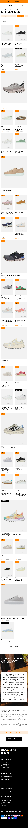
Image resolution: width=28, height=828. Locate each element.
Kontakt (2, 799)
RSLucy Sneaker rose (6, 190)
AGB (20, 811)
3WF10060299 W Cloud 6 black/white (20, 44)
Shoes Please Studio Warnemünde (8, 791)
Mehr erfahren (8, 666)
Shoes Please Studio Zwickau (7, 787)
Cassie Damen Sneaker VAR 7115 (9, 447)
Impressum (7, 813)
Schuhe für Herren (5, 765)
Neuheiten (18, 1)
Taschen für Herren (5, 767)
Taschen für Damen (5, 764)
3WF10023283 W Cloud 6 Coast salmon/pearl (20, 321)
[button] (23, 5)
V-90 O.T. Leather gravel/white (19, 580)
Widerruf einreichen (14, 739)
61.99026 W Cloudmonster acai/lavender (5, 236)
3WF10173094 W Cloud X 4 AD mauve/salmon (7, 213)
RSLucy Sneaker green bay (19, 152)
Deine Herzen (4, 778)
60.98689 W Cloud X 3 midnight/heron (11, 275)
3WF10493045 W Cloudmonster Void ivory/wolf (20, 408)
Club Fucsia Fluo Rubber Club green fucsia (20, 298)
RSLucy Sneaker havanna (19, 213)
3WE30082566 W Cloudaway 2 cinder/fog (12, 106)
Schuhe (10, 9)
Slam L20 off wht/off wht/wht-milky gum (6, 385)
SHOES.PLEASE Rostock (6, 788)
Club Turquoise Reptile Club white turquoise (6, 493)
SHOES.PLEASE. (9, 821)
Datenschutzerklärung (13, 811)
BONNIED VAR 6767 (5, 641)
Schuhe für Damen (5, 762)
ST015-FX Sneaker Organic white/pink (6, 557)
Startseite (3, 9)
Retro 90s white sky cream (20, 235)
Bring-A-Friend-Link (5, 779)
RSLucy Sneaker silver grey (19, 66)
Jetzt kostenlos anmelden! (6, 776)
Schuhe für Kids (4, 769)
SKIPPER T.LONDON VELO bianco (5, 470)
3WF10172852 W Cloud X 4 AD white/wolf (6, 152)
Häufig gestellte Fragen (6, 800)
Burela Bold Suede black (6, 580)
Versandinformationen (6, 802)
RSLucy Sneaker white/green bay (5, 128)
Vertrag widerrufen (5, 806)
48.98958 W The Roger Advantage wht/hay (20, 557)
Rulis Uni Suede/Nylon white (9, 362)
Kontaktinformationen (15, 813)
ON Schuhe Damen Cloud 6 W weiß (6, 44)
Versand (3, 813)
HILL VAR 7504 (18, 384)
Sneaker (13, 9)
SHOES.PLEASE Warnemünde (7, 790)
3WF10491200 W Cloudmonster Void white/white (6, 408)
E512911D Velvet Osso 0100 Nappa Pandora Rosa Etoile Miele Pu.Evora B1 (6, 322)
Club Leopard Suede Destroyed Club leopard (20, 129)
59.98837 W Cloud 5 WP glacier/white (6, 298)
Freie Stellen (3, 805)
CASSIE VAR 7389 (18, 469)
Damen (6, 9)
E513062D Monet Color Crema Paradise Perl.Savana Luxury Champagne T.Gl (20, 494)
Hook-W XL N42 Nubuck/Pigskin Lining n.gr (12, 618)
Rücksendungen (4, 803)
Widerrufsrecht (4, 811)
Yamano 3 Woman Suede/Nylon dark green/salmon (11, 535)
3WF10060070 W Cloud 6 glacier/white (5, 67)
